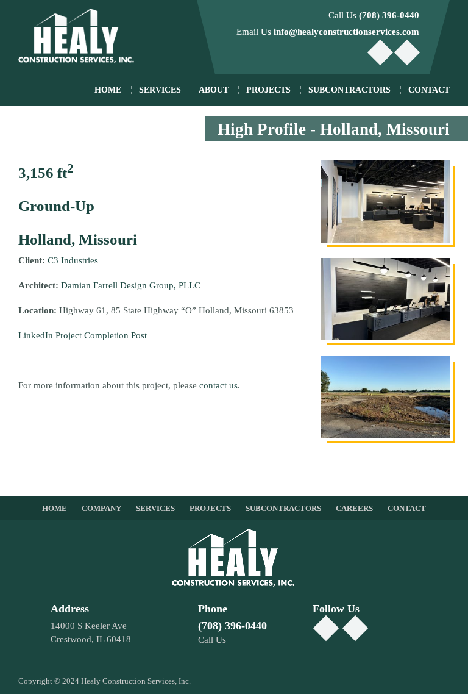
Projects (268, 90)
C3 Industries (73, 260)
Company (101, 508)
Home (107, 90)
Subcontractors (283, 508)
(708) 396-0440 (389, 15)
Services (160, 90)
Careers (354, 508)
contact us (218, 385)
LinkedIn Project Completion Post (82, 335)
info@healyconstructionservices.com (346, 32)
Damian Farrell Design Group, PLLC (129, 285)
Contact (429, 90)
